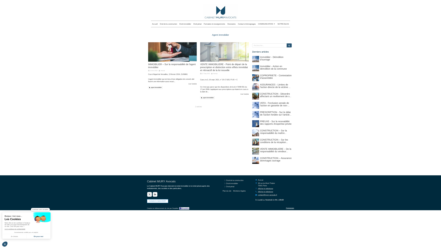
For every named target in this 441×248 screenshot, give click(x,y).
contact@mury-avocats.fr (267, 195)
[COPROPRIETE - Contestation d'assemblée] (255, 77)
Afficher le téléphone (265, 189)
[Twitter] (149, 194)
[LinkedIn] (155, 194)
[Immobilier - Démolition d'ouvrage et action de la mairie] (255, 68)
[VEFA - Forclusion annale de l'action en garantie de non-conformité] (255, 105)
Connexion (290, 208)
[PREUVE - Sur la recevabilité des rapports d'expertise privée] (255, 123)
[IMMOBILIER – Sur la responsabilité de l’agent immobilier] (172, 52)
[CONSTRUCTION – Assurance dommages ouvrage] (255, 160)
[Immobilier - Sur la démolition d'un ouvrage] (255, 59)
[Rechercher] (289, 45)
